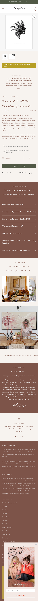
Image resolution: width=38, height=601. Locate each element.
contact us (29, 138)
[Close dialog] (36, 544)
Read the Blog (6, 534)
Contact (4, 506)
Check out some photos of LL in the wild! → (19, 271)
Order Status (6, 517)
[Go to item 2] (12, 57)
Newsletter (5, 510)
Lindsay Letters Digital (10, 96)
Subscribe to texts (7, 527)
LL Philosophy (18, 367)
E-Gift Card (5, 524)
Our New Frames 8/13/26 (9, 503)
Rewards (4, 531)
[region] (19, 425)
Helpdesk (5, 513)
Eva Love (5, 538)
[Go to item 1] (5, 57)
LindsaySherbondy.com (9, 541)
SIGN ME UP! (21, 596)
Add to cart (19, 166)
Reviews (4, 520)
